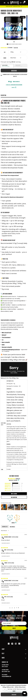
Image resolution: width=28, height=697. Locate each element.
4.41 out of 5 (18, 478)
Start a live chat (5, 666)
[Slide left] (2, 28)
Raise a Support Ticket (6, 671)
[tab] (7, 65)
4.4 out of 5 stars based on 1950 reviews (14, 84)
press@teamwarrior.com (6, 676)
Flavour (4, 57)
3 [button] (14, 607)
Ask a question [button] (14, 497)
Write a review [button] (14, 493)
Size (5, 52)
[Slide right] (25, 28)
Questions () (12, 526)
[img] (4, 534)
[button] (4, 2)
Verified (13, 522)
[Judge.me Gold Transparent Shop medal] (17, 517)
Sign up (14, 628)
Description (3, 95)
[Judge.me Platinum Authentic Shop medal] (10, 517)
